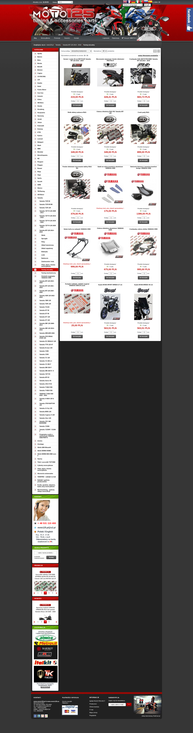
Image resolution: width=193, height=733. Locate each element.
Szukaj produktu (41, 547)
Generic (40, 96)
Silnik (43, 235)
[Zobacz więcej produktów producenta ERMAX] (110, 292)
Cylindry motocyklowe (45, 465)
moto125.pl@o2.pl (44, 709)
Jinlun (39, 122)
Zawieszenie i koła (47, 261)
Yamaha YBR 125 (45, 300)
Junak (39, 119)
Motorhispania (42, 155)
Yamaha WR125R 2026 (46, 333)
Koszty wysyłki (67, 701)
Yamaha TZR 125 (45, 207)
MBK (39, 148)
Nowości (67, 38)
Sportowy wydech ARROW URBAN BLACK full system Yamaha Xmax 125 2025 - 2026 (45, 610)
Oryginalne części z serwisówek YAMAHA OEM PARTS (46, 436)
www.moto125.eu (53, 701)
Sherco (39, 188)
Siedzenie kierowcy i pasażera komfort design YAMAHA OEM (143, 167)
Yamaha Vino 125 (45, 418)
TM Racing (41, 191)
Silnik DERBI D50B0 (44, 450)
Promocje (57, 38)
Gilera (39, 99)
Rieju (39, 171)
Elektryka (44, 251)
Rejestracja (115, 38)
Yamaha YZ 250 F (45, 364)
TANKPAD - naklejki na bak (46, 477)
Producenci (93, 704)
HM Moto (40, 103)
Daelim (39, 83)
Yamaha (58, 45)
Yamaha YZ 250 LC (45, 361)
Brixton (40, 70)
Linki (43, 255)
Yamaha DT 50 (44, 310)
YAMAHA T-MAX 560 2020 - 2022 (46, 394)
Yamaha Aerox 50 (45, 380)
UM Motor (40, 194)
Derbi (39, 86)
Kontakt (76, 38)
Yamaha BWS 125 (45, 411)
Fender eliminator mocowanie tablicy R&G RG (77, 167)
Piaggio (40, 165)
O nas (91, 709)
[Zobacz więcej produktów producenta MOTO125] (77, 66)
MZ (38, 158)
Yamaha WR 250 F (45, 367)
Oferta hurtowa (94, 707)
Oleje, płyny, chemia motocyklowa (48, 265)
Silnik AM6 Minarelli (44, 447)
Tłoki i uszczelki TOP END (46, 462)
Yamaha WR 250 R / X (46, 371)
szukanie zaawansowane (39, 557)
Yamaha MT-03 (44, 377)
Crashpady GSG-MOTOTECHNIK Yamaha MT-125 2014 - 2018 (143, 59)
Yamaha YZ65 (44, 354)
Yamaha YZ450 (44, 426)
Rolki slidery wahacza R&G (77, 112)
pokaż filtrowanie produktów (148, 55)
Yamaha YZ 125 (44, 357)
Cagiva (39, 73)
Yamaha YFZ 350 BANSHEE (45, 422)
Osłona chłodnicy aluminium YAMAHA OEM (110, 229)
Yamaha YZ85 (44, 351)
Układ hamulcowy (47, 245)
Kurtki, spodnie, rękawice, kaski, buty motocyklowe (46, 485)
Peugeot (40, 162)
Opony (39, 459)
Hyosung (40, 116)
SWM (39, 185)
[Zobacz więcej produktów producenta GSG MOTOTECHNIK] (143, 67)
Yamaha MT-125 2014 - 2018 (72, 45)
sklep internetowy (147, 716)
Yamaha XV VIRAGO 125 (47, 341)
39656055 (40, 711)
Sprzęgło (44, 238)
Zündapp (40, 444)
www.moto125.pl (39, 701)
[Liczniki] (45, 687)
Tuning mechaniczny (48, 273)
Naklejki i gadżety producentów (43, 480)
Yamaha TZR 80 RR (46, 204)
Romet (39, 168)
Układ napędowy (47, 248)
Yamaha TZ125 (44, 307)
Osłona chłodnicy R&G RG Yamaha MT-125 (110, 112)
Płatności (65, 703)
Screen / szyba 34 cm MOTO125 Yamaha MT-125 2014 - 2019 (77, 59)
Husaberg (40, 109)
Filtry (43, 242)
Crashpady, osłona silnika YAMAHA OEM (143, 229)
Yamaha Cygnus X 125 (47, 415)
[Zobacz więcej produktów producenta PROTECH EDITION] (110, 66)
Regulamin (92, 715)
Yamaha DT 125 (44, 317)
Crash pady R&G (143, 112)
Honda (39, 106)
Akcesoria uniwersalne (45, 473)
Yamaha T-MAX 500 (45, 387)
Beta (39, 60)
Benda (39, 63)
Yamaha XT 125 (44, 320)
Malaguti (40, 142)
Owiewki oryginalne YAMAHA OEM (48, 277)
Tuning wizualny (89, 45)
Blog (35, 38)
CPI (38, 80)
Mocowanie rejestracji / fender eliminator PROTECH (110, 59)
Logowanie (106, 38)
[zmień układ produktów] (155, 52)
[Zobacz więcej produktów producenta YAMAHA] (110, 175)
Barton (39, 57)
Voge (39, 175)
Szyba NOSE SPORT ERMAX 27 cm (110, 284)
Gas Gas (40, 93)
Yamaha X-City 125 (45, 408)
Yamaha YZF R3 (44, 374)
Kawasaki (40, 125)
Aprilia (39, 53)
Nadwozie (44, 258)
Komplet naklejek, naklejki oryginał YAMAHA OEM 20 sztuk (77, 284)
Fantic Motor (41, 89)
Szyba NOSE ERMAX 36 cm (143, 284)
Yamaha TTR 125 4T (46, 344)
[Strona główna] (63, 14)
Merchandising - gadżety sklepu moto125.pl (45, 490)
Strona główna (45, 38)
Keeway (40, 129)
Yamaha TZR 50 (44, 201)
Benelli (39, 66)
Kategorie (38, 50)
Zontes (39, 441)
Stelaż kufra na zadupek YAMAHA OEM (77, 229)
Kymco (39, 135)
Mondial (40, 152)
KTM (39, 132)
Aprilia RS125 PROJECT (97, 701)
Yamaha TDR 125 (45, 304)
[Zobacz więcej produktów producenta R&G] (77, 123)
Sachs (39, 178)
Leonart (40, 139)
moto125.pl (49, 45)
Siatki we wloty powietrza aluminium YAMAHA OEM (110, 167)
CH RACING (41, 76)
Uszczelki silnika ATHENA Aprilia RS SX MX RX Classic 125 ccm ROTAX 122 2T (45, 576)
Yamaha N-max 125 (45, 348)
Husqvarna (41, 112)
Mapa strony (93, 712)
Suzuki (39, 181)
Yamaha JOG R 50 (45, 384)
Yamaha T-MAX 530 (45, 390)
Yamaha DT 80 (44, 313)
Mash (39, 145)
